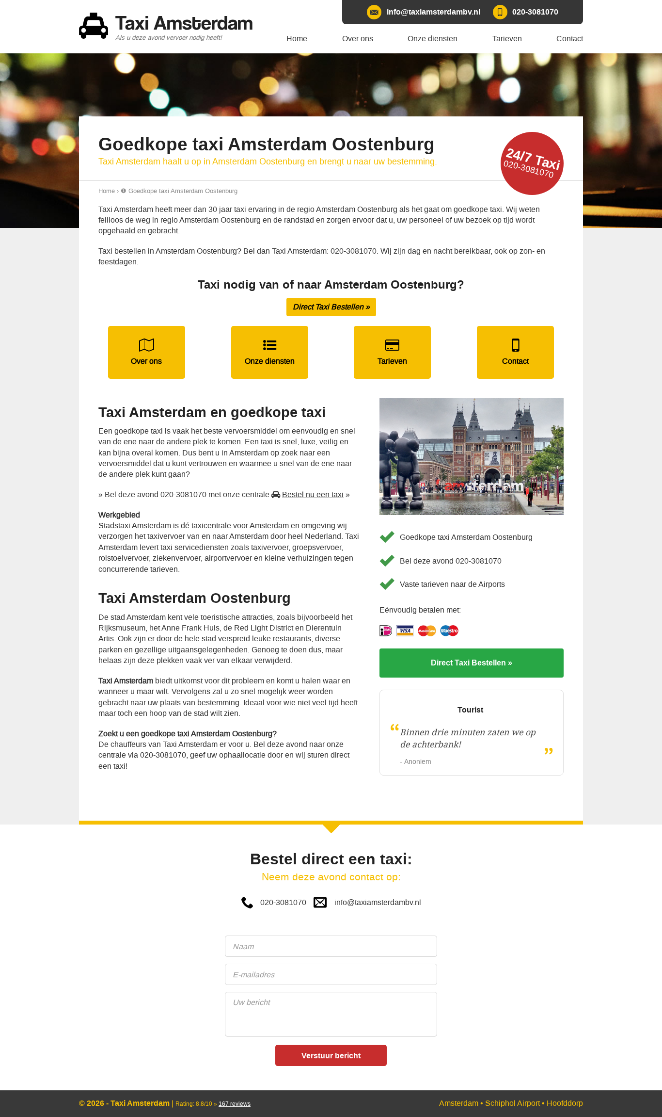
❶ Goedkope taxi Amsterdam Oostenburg (179, 191)
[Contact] (515, 352)
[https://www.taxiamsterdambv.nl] (171, 27)
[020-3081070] (525, 12)
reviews (235, 1104)
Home (106, 191)
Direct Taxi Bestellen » (331, 307)
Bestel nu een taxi (313, 494)
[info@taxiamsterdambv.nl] (423, 12)
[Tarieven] (392, 352)
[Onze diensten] (269, 352)
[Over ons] (146, 352)
